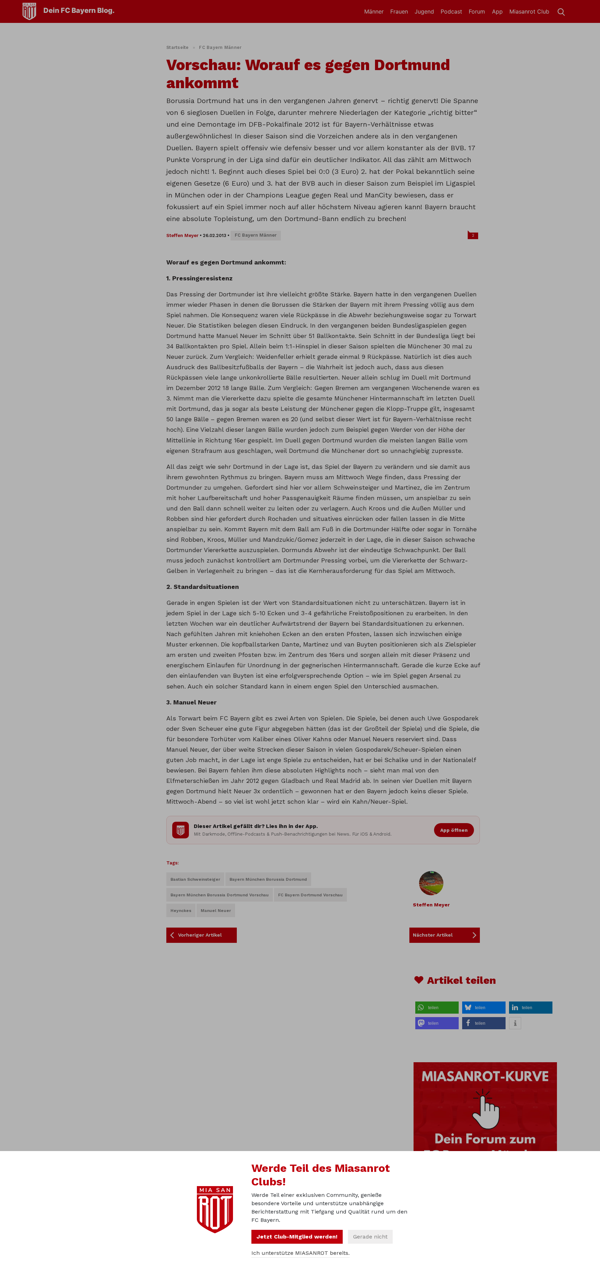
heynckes (180, 910)
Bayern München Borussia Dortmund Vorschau (219, 895)
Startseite (177, 47)
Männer (374, 11)
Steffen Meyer (182, 235)
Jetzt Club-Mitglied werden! (297, 1236)
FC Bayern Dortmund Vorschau (310, 895)
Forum (477, 11)
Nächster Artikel (433, 935)
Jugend (424, 11)
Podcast (451, 11)
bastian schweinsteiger (195, 879)
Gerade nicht (370, 1236)
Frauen (399, 11)
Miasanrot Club (529, 11)
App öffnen (454, 830)
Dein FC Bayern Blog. (79, 10)
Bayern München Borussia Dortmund (268, 879)
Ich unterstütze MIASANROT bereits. (300, 1253)
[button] (437, 1007)
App (497, 11)
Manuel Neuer (216, 910)
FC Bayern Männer (220, 47)
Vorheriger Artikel (200, 935)
